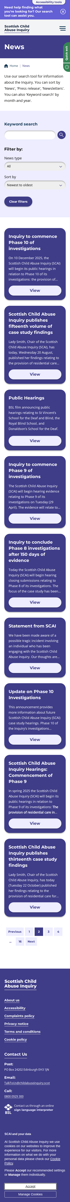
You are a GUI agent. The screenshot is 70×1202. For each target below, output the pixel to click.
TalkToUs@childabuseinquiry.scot (27, 1083)
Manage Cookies (30, 1194)
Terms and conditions (22, 1032)
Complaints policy (19, 1016)
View (35, 290)
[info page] (66, 67)
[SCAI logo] (20, 984)
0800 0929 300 (14, 1096)
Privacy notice (16, 1024)
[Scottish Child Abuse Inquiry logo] (16, 29)
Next (31, 941)
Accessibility (14, 1008)
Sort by (10, 176)
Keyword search (21, 124)
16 (20, 941)
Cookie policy (15, 1040)
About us (12, 1000)
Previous (15, 931)
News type (13, 158)
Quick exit (66, 53)
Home (14, 66)
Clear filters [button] (18, 201)
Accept (30, 1186)
